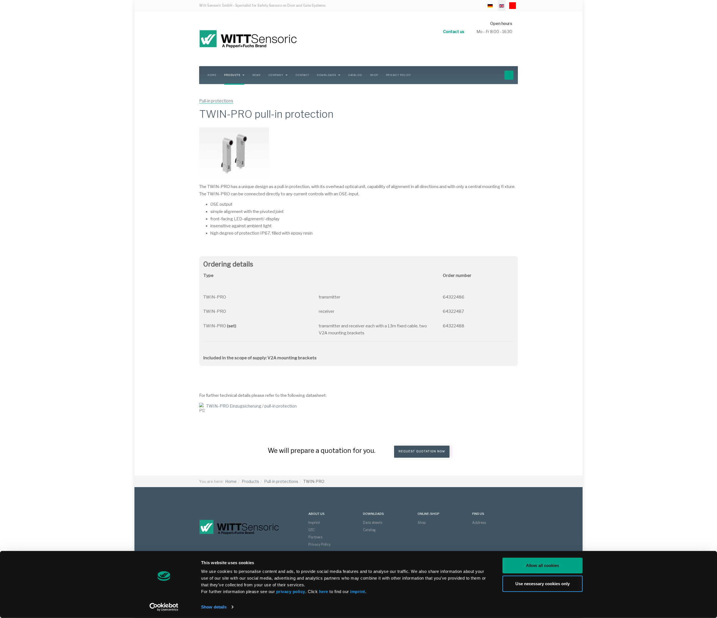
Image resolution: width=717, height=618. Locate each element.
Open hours (501, 23)
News (256, 75)
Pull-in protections (281, 481)
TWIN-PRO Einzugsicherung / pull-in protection (251, 406)
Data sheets (372, 522)
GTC (311, 530)
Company (276, 75)
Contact (302, 75)
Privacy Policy (398, 75)
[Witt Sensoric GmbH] (269, 38)
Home (212, 75)
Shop (374, 75)
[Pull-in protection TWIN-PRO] (234, 153)
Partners (315, 537)
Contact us (453, 31)
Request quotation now (422, 451)
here (324, 591)
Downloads (327, 75)
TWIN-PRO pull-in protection (266, 114)
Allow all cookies (542, 565)
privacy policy (290, 591)
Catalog (355, 75)
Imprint (314, 522)
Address (479, 522)
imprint (357, 591)
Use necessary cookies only (542, 583)
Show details (214, 607)
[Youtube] (512, 5)
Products (232, 75)
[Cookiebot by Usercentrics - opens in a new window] (163, 607)
